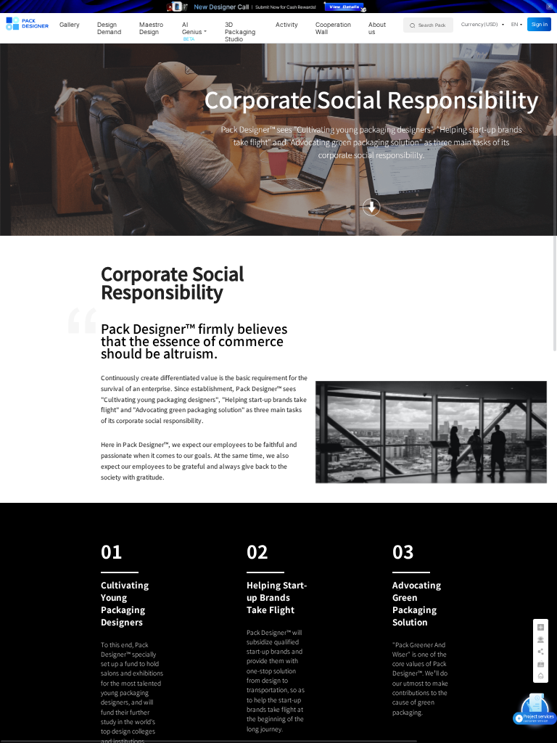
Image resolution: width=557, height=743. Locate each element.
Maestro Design (151, 28)
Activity (287, 24)
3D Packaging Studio (240, 32)
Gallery (69, 24)
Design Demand (109, 28)
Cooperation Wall (333, 28)
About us (377, 28)
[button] (482, 24)
